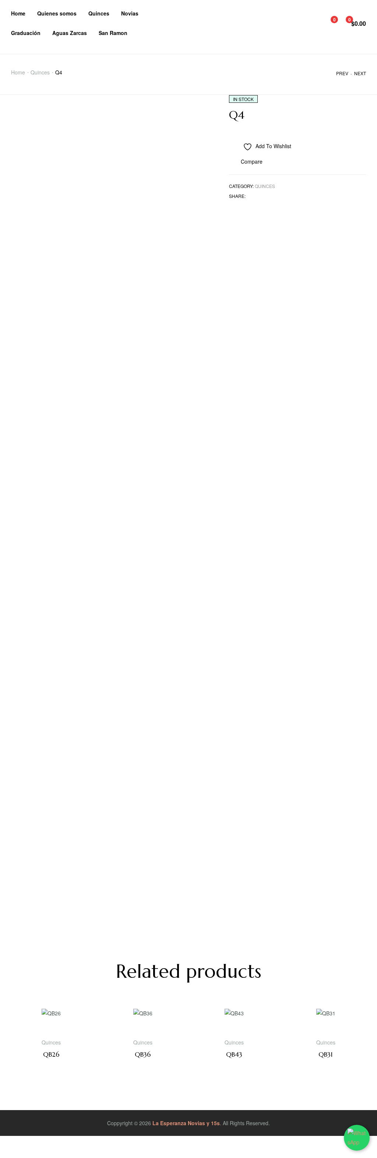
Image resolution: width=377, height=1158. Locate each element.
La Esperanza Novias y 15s (186, 1123)
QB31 (325, 1054)
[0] (329, 23)
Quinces (98, 13)
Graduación (25, 32)
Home (18, 13)
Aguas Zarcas (69, 32)
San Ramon (113, 32)
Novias (129, 13)
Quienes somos (57, 13)
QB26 (51, 1054)
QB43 (234, 1054)
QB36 (143, 1054)
